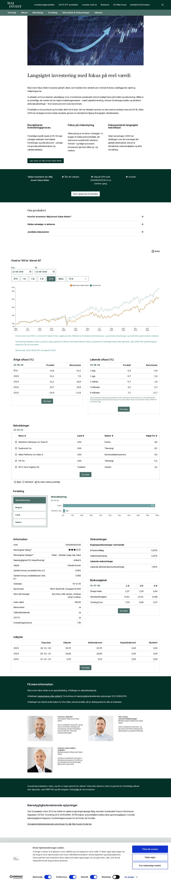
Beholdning (38, 12)
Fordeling (52, 12)
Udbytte (98, 12)
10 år (51, 279)
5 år (42, 279)
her (100, 402)
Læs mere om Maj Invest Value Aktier (45, 161)
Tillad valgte (150, 857)
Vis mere (47, 401)
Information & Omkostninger (76, 12)
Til (36, 267)
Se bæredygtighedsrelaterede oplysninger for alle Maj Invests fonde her (59, 824)
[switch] (72, 877)
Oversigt (12, 12)
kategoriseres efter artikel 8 (50, 696)
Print (157, 251)
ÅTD (16, 279)
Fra (12, 267)
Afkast (24, 12)
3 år (33, 279)
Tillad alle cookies (150, 849)
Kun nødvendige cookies (150, 865)
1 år (24, 279)
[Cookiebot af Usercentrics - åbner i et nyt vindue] (16, 877)
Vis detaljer (129, 877)
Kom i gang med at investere (85, 194)
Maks (61, 279)
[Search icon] (163, 5)
